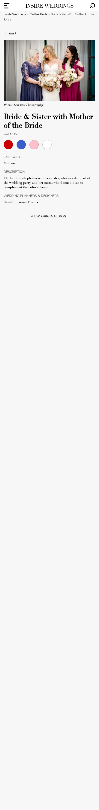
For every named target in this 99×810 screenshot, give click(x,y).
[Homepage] (49, 5)
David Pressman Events (21, 202)
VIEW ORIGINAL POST (49, 216)
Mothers (10, 163)
